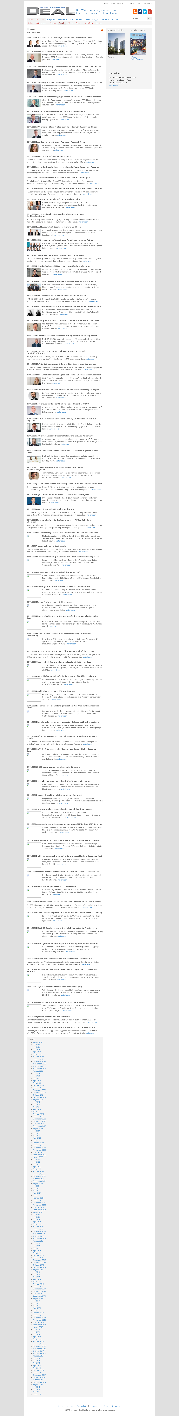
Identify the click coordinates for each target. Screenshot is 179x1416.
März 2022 (37, 1169)
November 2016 (39, 1320)
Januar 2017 (38, 1315)
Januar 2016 (38, 1344)
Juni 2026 (36, 1047)
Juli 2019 (36, 1243)
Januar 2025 (38, 1088)
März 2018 (37, 1282)
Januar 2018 (38, 1286)
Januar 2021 (38, 1200)
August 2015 (38, 1356)
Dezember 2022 (39, 1147)
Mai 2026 (36, 1049)
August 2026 (38, 1042)
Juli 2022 (36, 1159)
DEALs (30, 23)
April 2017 (37, 1308)
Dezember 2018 (39, 1260)
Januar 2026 (38, 1059)
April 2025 (37, 1080)
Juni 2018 (36, 1274)
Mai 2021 (36, 1190)
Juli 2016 (36, 1329)
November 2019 (39, 1234)
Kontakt (112, 3)
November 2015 (39, 1349)
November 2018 (39, 1262)
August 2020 (38, 1212)
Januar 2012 (38, 1394)
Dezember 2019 (39, 1231)
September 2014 (39, 1382)
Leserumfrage (91, 19)
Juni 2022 (36, 1162)
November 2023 (39, 1121)
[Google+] (150, 11)
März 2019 (37, 1253)
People (62, 23)
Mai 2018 (36, 1277)
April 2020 (37, 1222)
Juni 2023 (36, 1133)
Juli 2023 (36, 1131)
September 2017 (39, 1296)
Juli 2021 (36, 1186)
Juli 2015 (36, 1358)
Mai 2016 (36, 1334)
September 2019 (39, 1238)
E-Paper (133, 57)
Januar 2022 (38, 1174)
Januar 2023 (38, 1145)
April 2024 (37, 1109)
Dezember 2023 (39, 1119)
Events (78, 23)
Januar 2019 (38, 1257)
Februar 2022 (38, 1171)
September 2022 (39, 1155)
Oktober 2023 (38, 1123)
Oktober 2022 (38, 1152)
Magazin (51, 19)
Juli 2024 (36, 1102)
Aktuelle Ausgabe (137, 30)
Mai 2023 (36, 1135)
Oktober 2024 (38, 1095)
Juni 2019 (36, 1246)
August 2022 (38, 1157)
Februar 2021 (38, 1198)
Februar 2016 (38, 1341)
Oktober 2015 (38, 1351)
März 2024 (37, 1112)
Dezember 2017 (39, 1289)
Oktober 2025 (38, 1066)
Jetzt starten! (113, 86)
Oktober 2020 (38, 1207)
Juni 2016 (36, 1332)
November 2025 (39, 1064)
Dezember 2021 (39, 1176)
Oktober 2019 (38, 1236)
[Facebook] (140, 11)
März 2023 (37, 1140)
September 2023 (39, 1126)
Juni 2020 (36, 1217)
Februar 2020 (38, 1226)
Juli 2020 (36, 1214)
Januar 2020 (38, 1229)
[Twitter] (145, 11)
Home (105, 3)
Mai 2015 (36, 1363)
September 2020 (39, 1210)
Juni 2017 (36, 1303)
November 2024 (39, 1092)
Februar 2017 (38, 1313)
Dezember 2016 (39, 1317)
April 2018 (37, 1279)
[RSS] (135, 11)
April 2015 (37, 1365)
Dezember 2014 (39, 1375)
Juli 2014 (36, 1387)
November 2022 (39, 1150)
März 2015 (37, 1368)
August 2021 (38, 1183)
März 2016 (37, 1339)
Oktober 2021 (38, 1179)
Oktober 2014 (38, 1380)
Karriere (99, 23)
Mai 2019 (36, 1248)
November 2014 (39, 1377)
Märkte (70, 23)
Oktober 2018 (38, 1265)
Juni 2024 (36, 1104)
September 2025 (39, 1068)
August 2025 (38, 1071)
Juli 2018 (36, 1272)
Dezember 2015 (39, 1346)
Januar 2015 (38, 1372)
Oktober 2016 (38, 1322)
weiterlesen (62, 46)
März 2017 (37, 1310)
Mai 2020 (36, 1219)
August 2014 (38, 1384)
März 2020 (37, 1224)
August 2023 (38, 1128)
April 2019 (37, 1250)
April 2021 (37, 1193)
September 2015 (39, 1353)
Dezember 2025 (39, 1061)
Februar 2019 (38, 1255)
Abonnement (76, 19)
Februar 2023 (38, 1143)
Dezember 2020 (39, 1202)
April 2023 (37, 1138)
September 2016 (39, 1325)
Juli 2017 (36, 1301)
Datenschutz (121, 3)
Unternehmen (41, 23)
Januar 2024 (38, 1116)
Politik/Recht (88, 23)
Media (140, 3)
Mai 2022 (36, 1164)
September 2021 (39, 1181)
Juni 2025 (36, 1076)
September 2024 (39, 1097)
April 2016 (37, 1337)
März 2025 (37, 1083)
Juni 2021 (36, 1188)
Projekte (53, 23)
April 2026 (37, 1052)
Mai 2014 (36, 1392)
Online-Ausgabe (136, 59)
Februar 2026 (38, 1056)
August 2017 (38, 1298)
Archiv (119, 19)
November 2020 (39, 1205)
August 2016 (38, 1327)
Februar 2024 (38, 1114)
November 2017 (39, 1291)
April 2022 (37, 1167)
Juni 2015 (36, 1360)
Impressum (132, 3)
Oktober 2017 (38, 1293)
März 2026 (37, 1054)
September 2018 (39, 1267)
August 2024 (38, 1100)
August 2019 (38, 1241)
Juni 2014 (36, 1389)
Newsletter (148, 3)
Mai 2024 (36, 1107)
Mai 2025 (36, 1078)
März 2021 (37, 1195)
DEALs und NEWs (36, 19)
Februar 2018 (38, 1284)
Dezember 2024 (39, 1090)
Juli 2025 (36, 1073)
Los (149, 19)
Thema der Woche (116, 30)
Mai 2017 (36, 1305)
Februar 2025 (38, 1085)
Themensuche (106, 19)
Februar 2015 (38, 1370)
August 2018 (38, 1270)
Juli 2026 (36, 1044)
